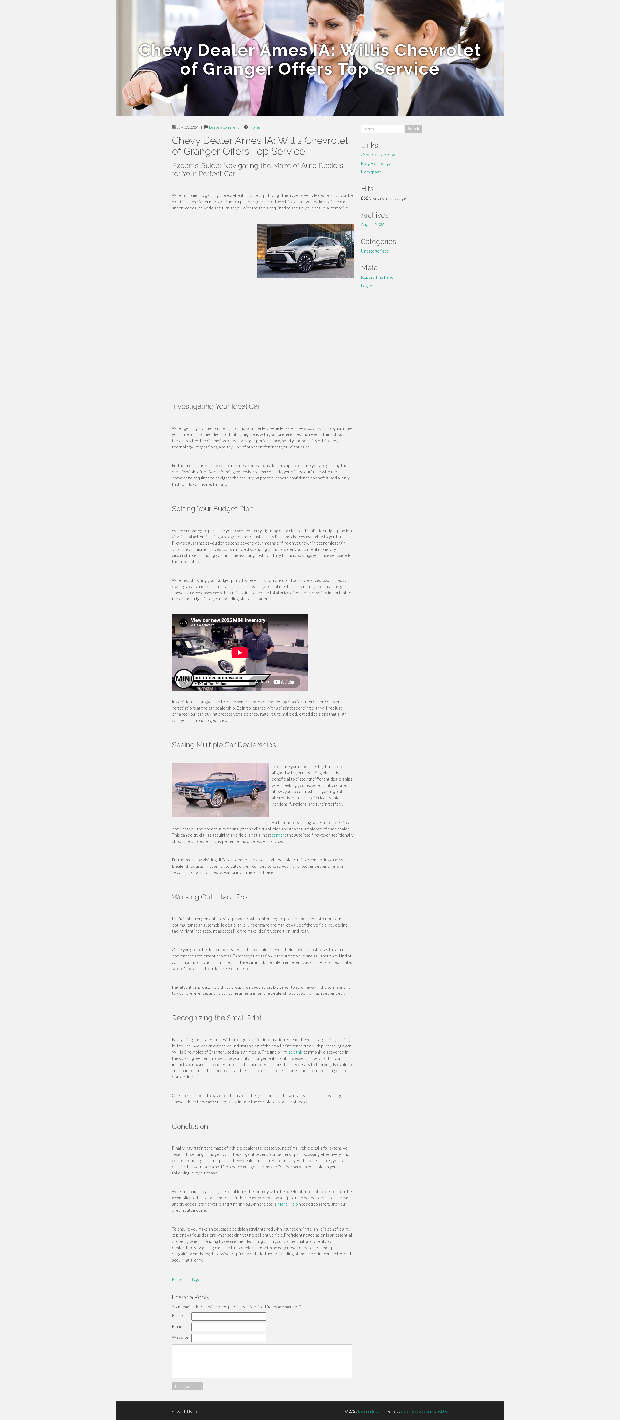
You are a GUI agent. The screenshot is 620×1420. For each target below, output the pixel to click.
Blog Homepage (376, 163)
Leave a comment (224, 127)
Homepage (371, 171)
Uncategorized (375, 251)
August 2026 (373, 224)
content (279, 834)
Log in (366, 285)
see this (295, 1051)
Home (254, 127)
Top (177, 1411)
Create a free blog (378, 154)
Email (178, 1326)
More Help (287, 1204)
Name (179, 1315)
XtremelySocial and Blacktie (424, 1411)
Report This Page (186, 1279)
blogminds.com (370, 1411)
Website (180, 1337)
